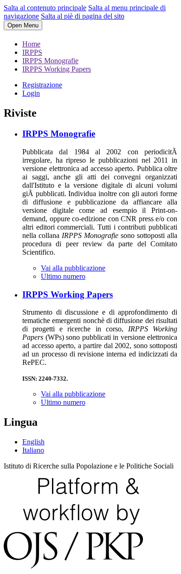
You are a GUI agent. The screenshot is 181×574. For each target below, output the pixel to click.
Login (31, 93)
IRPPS (32, 52)
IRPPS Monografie (50, 61)
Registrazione (42, 85)
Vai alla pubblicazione (73, 268)
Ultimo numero (63, 276)
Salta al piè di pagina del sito (82, 16)
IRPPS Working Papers (56, 69)
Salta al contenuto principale (45, 8)
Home (31, 44)
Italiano (33, 450)
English (33, 442)
